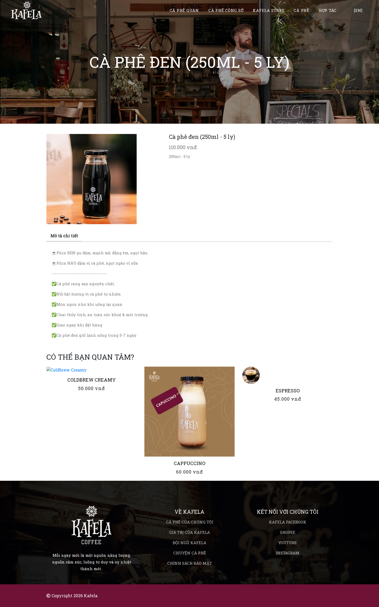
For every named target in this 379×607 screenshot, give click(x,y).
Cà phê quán (184, 10)
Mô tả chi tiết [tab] (64, 235)
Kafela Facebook (287, 522)
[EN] (358, 10)
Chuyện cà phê (189, 552)
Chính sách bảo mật (189, 563)
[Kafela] (91, 518)
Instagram (287, 552)
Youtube (287, 542)
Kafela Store (268, 10)
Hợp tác (327, 10)
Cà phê (301, 10)
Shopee (287, 532)
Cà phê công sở (226, 10)
